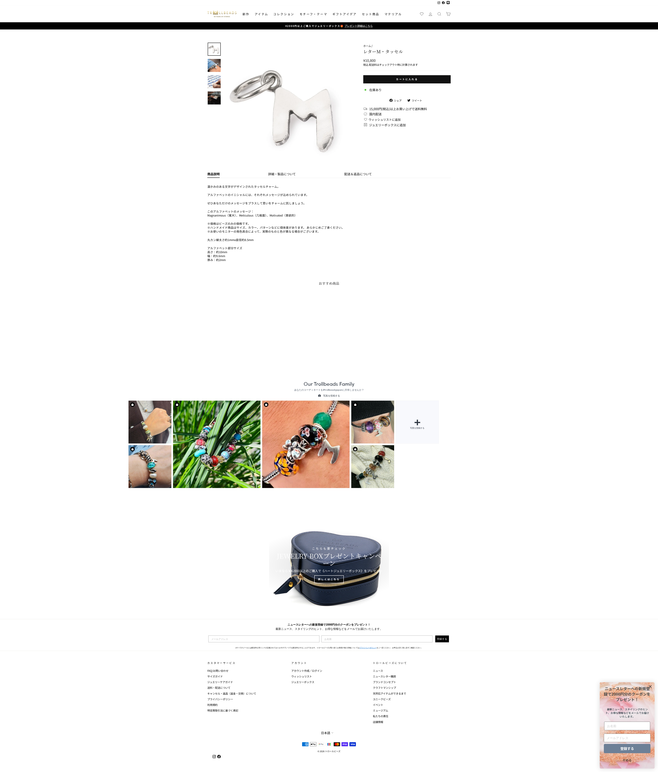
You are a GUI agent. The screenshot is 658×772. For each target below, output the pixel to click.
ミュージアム (380, 710)
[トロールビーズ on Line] (448, 2)
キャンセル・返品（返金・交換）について (231, 693)
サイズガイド (215, 676)
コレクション (283, 14)
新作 (245, 14)
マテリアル (393, 14)
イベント (378, 705)
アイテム (261, 14)
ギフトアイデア (344, 14)
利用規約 (212, 705)
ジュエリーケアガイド (220, 682)
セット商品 (370, 14)
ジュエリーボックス (302, 682)
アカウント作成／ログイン (306, 670)
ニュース (378, 670)
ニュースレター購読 (384, 676)
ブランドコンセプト (384, 682)
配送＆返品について (358, 174)
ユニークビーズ (382, 699)
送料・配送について (218, 687)
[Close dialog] (650, 687)
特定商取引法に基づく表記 (222, 710)
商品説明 (213, 174)
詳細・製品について (282, 174)
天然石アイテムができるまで (389, 693)
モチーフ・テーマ (313, 14)
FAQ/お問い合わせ (217, 670)
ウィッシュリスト (301, 676)
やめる (627, 760)
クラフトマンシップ (384, 687)
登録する (442, 638)
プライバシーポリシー (368, 648)
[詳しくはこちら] (329, 565)
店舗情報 (378, 722)
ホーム (367, 46)
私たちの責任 (380, 716)
